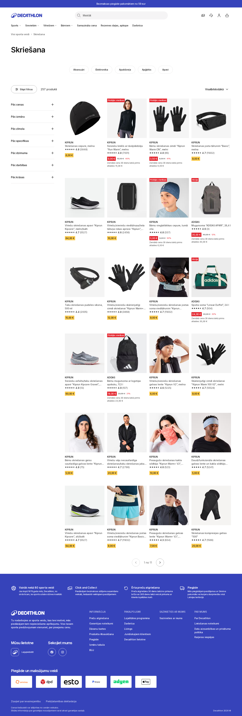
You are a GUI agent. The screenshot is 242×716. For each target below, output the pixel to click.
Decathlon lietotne (134, 639)
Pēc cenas (17, 104)
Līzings (128, 628)
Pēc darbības (19, 165)
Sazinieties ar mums (171, 618)
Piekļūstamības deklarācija (61, 701)
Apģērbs (146, 69)
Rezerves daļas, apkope (114, 25)
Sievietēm (31, 25)
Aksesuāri (78, 69)
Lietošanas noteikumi (206, 623)
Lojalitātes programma (137, 618)
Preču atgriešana (99, 618)
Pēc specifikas (20, 141)
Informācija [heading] (97, 611)
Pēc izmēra (17, 116)
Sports (15, 25)
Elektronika (101, 69)
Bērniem (66, 25)
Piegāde (94, 639)
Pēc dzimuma (19, 153)
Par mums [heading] (200, 611)
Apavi (165, 69)
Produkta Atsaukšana (101, 634)
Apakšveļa (125, 69)
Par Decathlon (202, 618)
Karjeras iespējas (204, 637)
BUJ (91, 650)
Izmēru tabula (97, 644)
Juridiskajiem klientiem (137, 634)
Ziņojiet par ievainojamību (26, 701)
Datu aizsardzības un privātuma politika (212, 630)
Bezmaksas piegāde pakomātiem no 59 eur (121, 3)
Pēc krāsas (17, 177)
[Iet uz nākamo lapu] (160, 562)
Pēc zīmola (17, 128)
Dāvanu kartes (97, 628)
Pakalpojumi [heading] (132, 611)
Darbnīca (137, 25)
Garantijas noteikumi (101, 623)
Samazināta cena (87, 25)
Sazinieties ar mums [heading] (172, 611)
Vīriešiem (49, 25)
